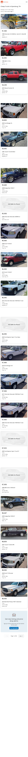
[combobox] (9, 11)
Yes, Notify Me (14, 628)
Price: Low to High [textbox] (8, 11)
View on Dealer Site (21, 595)
